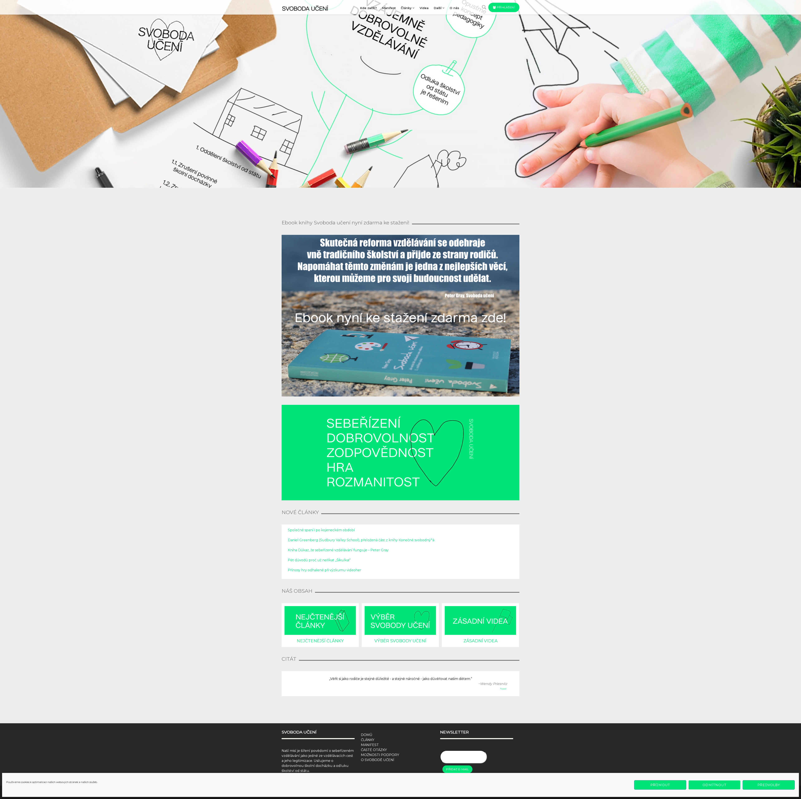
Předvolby (768, 785)
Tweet (503, 688)
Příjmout (660, 785)
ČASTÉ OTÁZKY (374, 750)
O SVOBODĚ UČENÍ (377, 760)
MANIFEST (370, 745)
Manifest (389, 8)
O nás (454, 8)
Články (406, 8)
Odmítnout (714, 785)
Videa (424, 8)
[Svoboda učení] (309, 7)
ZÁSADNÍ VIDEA (480, 640)
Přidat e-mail (457, 769)
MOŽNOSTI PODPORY (380, 755)
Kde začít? (368, 8)
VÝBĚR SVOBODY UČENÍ (400, 640)
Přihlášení (505, 7)
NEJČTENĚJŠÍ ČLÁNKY (320, 640)
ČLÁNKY (367, 740)
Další (438, 8)
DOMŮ (366, 735)
